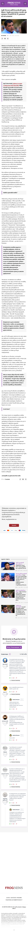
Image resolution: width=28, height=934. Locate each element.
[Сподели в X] (8, 39)
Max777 (5, 692)
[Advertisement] (14, 856)
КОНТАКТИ (13, 898)
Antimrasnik (5, 721)
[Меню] (25, 3)
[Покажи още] (14, 930)
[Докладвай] (16, 678)
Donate (14, 525)
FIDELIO (5, 752)
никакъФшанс (16, 699)
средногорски (5, 774)
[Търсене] (2, 3)
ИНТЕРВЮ (3, 35)
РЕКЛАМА (19, 898)
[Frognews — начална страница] (14, 888)
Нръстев (5, 664)
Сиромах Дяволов (5, 799)
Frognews (7, 479)
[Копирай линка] (2, 39)
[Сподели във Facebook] (5, 39)
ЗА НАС (8, 898)
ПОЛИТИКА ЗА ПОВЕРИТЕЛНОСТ (14, 900)
